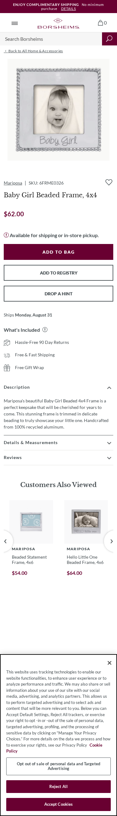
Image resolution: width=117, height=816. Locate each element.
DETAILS (68, 9)
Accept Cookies (58, 804)
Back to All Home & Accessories (35, 51)
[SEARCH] (109, 38)
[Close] (109, 663)
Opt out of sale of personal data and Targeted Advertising (58, 766)
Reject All (58, 786)
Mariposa (13, 182)
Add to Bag (58, 252)
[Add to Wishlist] (109, 182)
